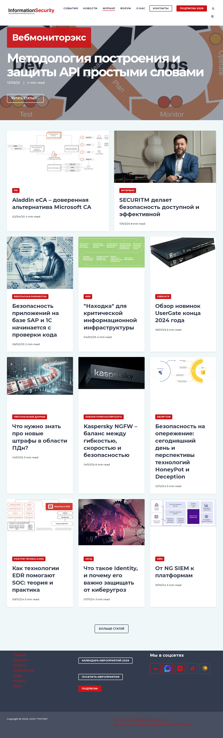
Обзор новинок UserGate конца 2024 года (178, 313)
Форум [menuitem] (125, 8)
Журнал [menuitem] (109, 8)
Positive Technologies (29, 559)
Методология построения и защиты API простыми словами (105, 65)
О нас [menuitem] (140, 8)
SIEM (160, 559)
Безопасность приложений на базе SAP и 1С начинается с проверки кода (35, 320)
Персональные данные (29, 416)
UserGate (163, 296)
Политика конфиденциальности (141, 719)
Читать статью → (25, 98)
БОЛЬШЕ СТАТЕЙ (111, 628)
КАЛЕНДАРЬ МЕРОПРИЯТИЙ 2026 (105, 660)
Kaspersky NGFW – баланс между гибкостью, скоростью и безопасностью (110, 440)
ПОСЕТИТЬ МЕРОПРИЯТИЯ (100, 676)
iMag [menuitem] (18, 675)
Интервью (127, 190)
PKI (16, 190)
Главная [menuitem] (20, 655)
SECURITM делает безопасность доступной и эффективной (159, 207)
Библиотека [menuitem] (24, 670)
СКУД (88, 559)
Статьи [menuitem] (20, 665)
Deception (164, 416)
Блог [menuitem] (18, 686)
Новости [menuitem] (90, 8)
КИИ (87, 296)
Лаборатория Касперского (103, 416)
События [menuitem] (70, 8)
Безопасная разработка (30, 296)
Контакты (161, 8)
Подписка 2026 (191, 8)
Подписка (90, 688)
